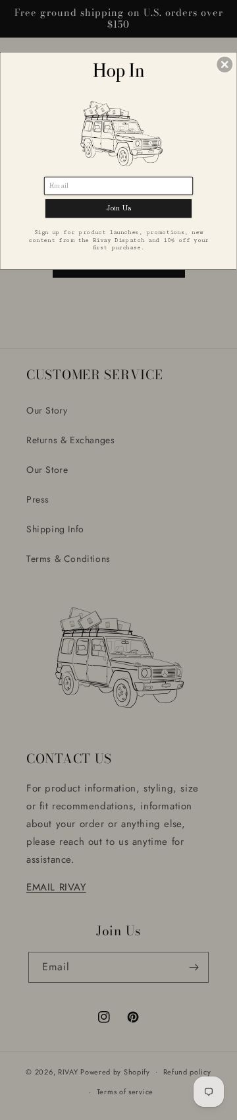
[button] (224, 65)
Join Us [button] (118, 208)
